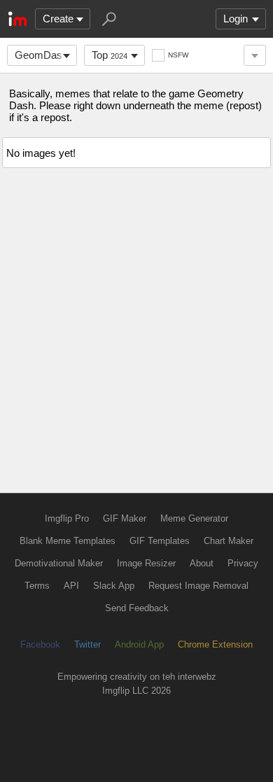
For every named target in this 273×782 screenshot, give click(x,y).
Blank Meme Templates (67, 541)
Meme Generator (194, 518)
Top (109, 55)
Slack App (113, 585)
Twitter (87, 644)
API (71, 585)
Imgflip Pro (67, 518)
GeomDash (41, 55)
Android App (139, 644)
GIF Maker (124, 518)
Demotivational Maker (59, 563)
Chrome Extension (215, 644)
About (202, 563)
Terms (37, 585)
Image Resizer (146, 563)
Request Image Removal (198, 585)
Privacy (242, 563)
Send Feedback (137, 608)
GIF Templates (160, 541)
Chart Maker (228, 541)
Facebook (40, 644)
